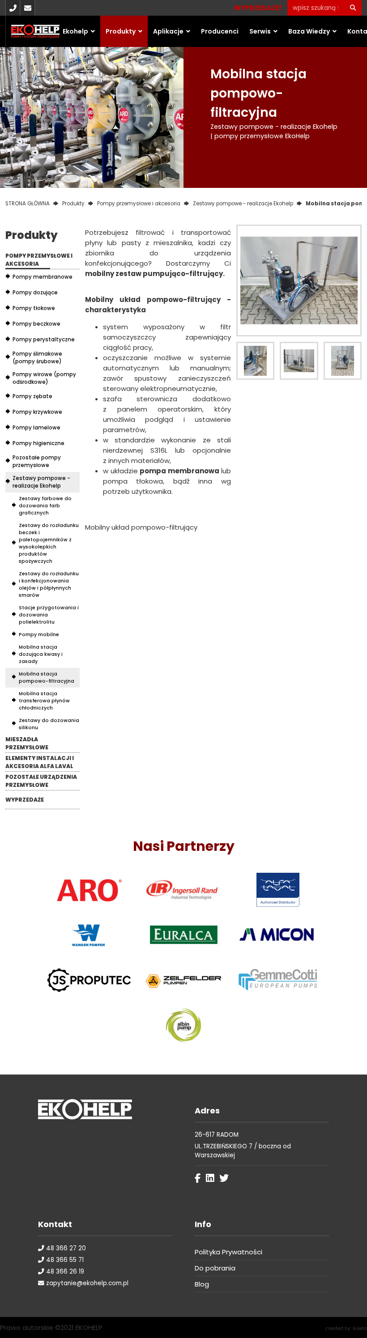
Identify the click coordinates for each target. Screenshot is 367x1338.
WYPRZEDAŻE (24, 799)
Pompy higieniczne (38, 443)
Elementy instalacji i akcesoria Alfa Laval (39, 762)
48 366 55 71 (64, 1260)
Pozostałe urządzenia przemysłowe (41, 781)
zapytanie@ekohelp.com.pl (86, 1283)
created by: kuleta (346, 1328)
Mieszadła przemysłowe (26, 743)
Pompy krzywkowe (37, 412)
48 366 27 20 (65, 1248)
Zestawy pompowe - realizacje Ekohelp (41, 482)
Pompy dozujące (35, 292)
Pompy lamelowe (36, 427)
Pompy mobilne (39, 634)
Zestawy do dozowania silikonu (49, 724)
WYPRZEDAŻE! (258, 8)
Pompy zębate (32, 396)
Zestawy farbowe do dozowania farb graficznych (45, 505)
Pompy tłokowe (34, 308)
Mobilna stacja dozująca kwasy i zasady (41, 654)
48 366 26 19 (64, 1271)
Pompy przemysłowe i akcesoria (39, 260)
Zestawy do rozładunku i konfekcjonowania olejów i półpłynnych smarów (49, 584)
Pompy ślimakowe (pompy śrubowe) (37, 357)
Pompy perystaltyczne (44, 339)
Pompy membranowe (43, 276)
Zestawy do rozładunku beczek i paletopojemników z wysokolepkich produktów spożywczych (49, 543)
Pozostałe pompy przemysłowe (37, 461)
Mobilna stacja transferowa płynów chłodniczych (44, 700)
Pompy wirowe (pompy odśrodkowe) (44, 378)
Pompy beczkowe (36, 323)
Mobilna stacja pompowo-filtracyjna (46, 677)
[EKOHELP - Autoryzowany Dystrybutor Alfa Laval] (278, 889)
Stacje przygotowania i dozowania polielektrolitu (49, 614)
